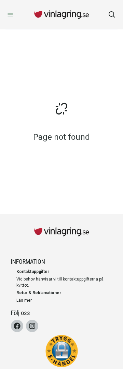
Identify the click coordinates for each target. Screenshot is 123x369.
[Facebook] (17, 326)
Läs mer (24, 300)
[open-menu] (10, 14)
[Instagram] (32, 326)
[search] (112, 14)
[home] (61, 15)
